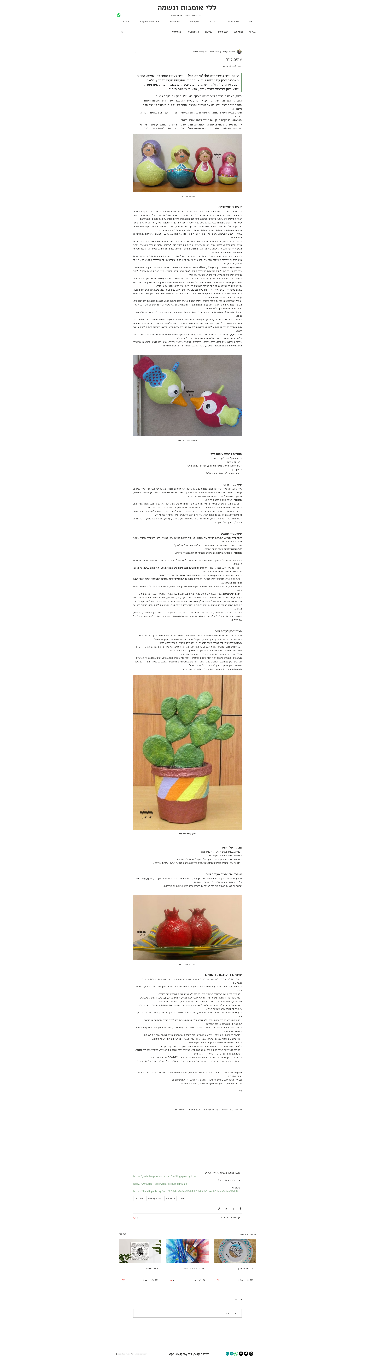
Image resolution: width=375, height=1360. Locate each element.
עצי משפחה (151, 1268)
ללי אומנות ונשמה (186, 7)
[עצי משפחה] (140, 1251)
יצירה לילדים (223, 32)
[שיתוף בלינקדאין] (226, 1208)
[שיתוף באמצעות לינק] (218, 1208)
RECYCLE (170, 1198)
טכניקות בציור (193, 32)
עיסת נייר (139, 1198)
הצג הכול (122, 1233)
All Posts (252, 32)
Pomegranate (154, 1198)
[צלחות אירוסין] (235, 1251)
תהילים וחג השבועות (194, 1268)
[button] (122, 32)
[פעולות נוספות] (135, 52)
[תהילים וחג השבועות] (187, 1251)
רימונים (183, 1198)
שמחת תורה (238, 32)
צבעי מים (208, 32)
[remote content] (187, 1141)
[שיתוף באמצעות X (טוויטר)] (233, 1208)
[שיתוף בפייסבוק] (240, 1208)
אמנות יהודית (177, 32)
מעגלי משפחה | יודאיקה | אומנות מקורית (186, 15)
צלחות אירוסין (245, 1268)
